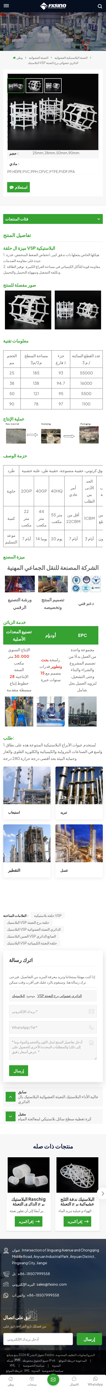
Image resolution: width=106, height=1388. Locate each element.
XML (12, 1365)
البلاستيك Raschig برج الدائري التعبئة (28, 1201)
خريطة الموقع (73, 1360)
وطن (19, 58)
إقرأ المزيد (26, 1221)
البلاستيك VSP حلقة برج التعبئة (28, 922)
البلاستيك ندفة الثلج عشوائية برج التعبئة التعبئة (77, 1201)
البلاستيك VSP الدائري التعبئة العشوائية (34, 929)
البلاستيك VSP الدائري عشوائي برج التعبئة (47, 995)
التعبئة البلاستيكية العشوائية (71, 58)
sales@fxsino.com (52, 1284)
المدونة (56, 1365)
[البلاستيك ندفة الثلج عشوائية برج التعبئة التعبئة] (77, 1174)
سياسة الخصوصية (33, 1365)
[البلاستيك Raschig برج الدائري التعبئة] (29, 1174)
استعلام (21, 187)
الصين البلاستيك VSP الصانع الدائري (31, 936)
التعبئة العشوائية (38, 58)
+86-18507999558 (34, 1273)
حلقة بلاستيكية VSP (48, 915)
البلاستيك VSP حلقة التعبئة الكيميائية (32, 943)
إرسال (89, 1339)
